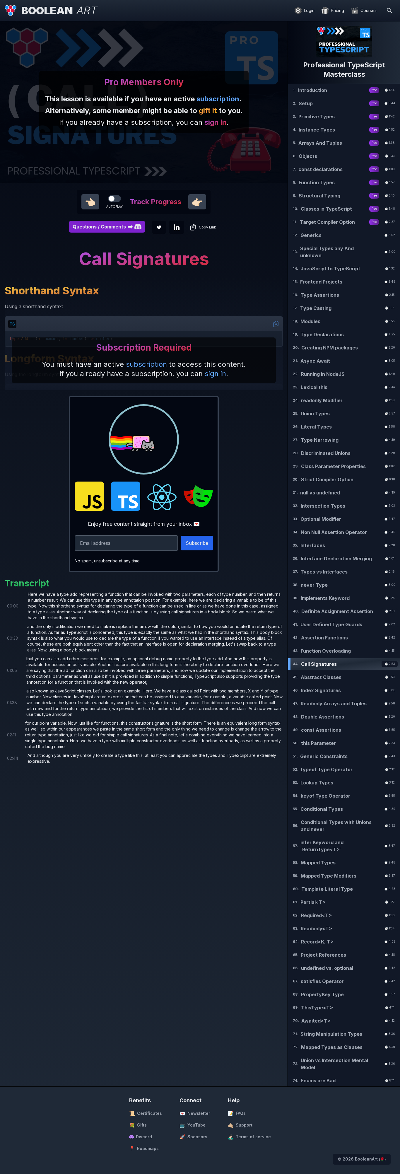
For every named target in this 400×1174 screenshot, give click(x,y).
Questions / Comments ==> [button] (103, 227)
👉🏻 (197, 202)
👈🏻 (90, 202)
